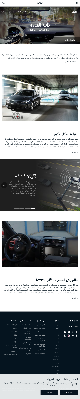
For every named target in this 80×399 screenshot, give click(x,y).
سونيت (57, 352)
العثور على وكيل (40, 325)
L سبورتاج (56, 359)
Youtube (69, 332)
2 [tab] (27, 207)
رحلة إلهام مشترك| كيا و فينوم (11, 346)
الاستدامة (14, 351)
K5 (58, 342)
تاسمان (57, 328)
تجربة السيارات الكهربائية (26, 344)
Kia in (73, 327)
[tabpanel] (40, 25)
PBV (15, 335)
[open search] (3, 3)
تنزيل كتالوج (41, 331)
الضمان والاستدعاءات (27, 332)
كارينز (57, 325)
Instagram (65, 332)
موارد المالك (27, 328)
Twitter (72, 332)
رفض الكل (49, 392)
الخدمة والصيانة (26, 325)
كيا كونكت (28, 354)
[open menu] (76, 3)
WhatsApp (65, 335)
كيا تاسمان (14, 331)
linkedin (72, 335)
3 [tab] (21, 207)
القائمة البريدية (40, 349)
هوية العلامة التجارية (11, 325)
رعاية (15, 338)
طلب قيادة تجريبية (39, 328)
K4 (58, 338)
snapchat (76, 335)
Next (4, 185)
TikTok (69, 335)
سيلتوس (56, 356)
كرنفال (57, 373)
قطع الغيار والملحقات (28, 338)
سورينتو (57, 363)
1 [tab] (33, 207)
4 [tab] (16, 207)
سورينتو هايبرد (55, 366)
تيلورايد (57, 370)
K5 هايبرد (56, 345)
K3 (58, 335)
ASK (15, 342)
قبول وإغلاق (69, 392)
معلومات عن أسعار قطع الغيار (39, 345)
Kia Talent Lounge (10, 354)
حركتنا (15, 328)
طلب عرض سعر (40, 335)
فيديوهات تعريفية (40, 353)
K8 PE (57, 349)
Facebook (76, 332)
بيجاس (57, 331)
